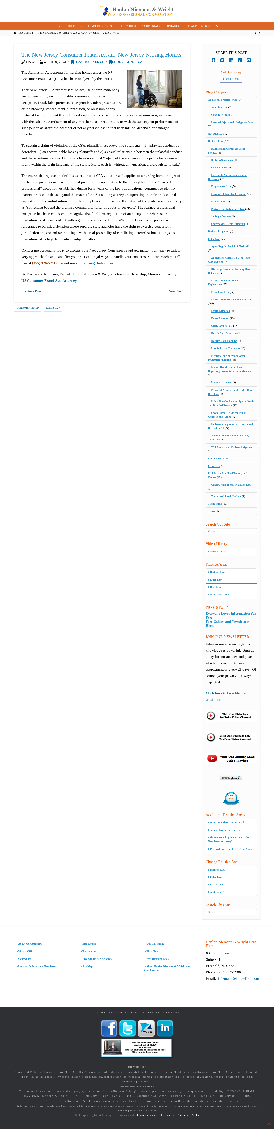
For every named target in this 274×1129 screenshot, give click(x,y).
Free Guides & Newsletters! (97, 959)
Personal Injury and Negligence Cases (232, 122)
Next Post (175, 291)
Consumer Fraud (90, 62)
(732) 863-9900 (231, 79)
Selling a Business (221, 216)
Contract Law (219, 167)
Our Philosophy (155, 943)
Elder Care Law (127, 62)
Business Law (215, 141)
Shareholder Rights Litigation (228, 224)
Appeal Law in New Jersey (225, 830)
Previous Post (31, 291)
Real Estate (216, 587)
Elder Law (214, 239)
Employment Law (221, 186)
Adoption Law (219, 107)
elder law (53, 307)
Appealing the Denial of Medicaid (230, 246)
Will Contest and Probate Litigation (231, 447)
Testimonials (215, 503)
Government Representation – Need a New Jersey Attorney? (230, 839)
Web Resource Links (157, 959)
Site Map (87, 966)
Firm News (214, 466)
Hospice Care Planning (224, 341)
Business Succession (222, 160)
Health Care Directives (224, 333)
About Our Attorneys (30, 943)
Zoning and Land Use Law (226, 496)
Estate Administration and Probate (231, 299)
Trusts (211, 511)
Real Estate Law (142, 1012)
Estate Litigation (220, 311)
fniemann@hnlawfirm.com (99, 263)
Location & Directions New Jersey (37, 966)
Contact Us (24, 959)
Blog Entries (89, 943)
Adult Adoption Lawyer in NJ (227, 822)
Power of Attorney (221, 382)
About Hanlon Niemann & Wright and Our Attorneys (167, 968)
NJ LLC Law (218, 201)
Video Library (218, 551)
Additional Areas (219, 594)
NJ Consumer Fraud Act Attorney (49, 280)
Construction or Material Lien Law (231, 484)
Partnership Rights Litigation (228, 209)
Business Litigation (218, 231)
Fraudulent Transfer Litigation (228, 194)
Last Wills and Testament (225, 348)
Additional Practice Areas (222, 99)
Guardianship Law (221, 325)
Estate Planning (220, 318)
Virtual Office (26, 951)
